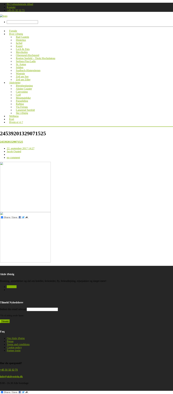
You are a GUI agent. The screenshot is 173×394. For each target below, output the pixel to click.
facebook (12, 286)
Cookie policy (14, 347)
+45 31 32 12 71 (9, 369)
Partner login (13, 350)
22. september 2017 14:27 (20, 148)
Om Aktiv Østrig (16, 338)
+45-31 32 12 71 (16, 10)
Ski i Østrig (22, 113)
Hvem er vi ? (16, 122)
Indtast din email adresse (13, 309)
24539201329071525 (11, 141)
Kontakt (11, 7)
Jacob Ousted (14, 151)
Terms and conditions (18, 344)
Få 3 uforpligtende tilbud (20, 4)
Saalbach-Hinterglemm (28, 70)
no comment (13, 157)
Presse (10, 341)
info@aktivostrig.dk (11, 376)
